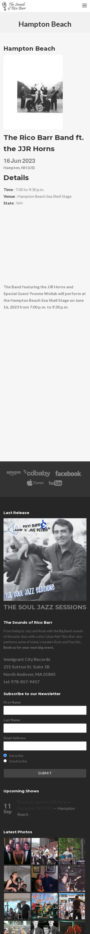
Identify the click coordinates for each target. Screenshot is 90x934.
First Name (12, 702)
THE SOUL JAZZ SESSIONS (45, 607)
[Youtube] (55, 485)
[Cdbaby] (37, 475)
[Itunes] (35, 485)
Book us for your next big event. (29, 647)
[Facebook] (68, 475)
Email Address (15, 738)
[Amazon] (13, 475)
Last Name (12, 720)
